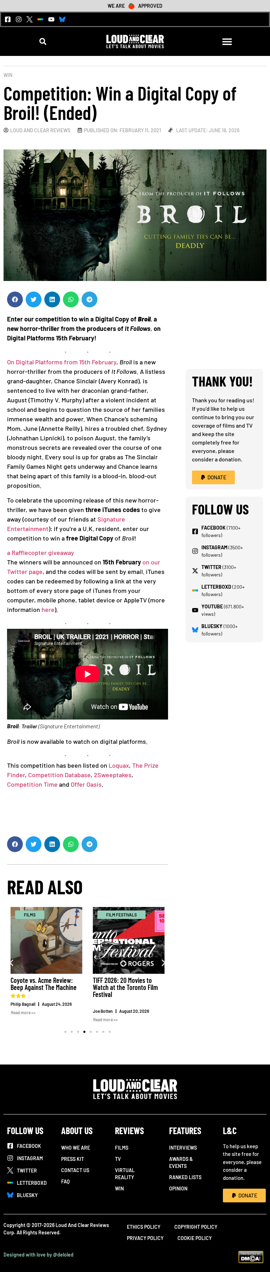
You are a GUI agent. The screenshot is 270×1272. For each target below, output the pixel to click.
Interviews (183, 1148)
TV (118, 1159)
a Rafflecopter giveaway (40, 552)
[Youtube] (51, 19)
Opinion (178, 1188)
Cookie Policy (195, 1238)
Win (8, 75)
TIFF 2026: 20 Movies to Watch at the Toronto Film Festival (125, 987)
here (47, 609)
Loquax (119, 765)
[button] (43, 41)
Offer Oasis (86, 784)
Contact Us (75, 1170)
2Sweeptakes (112, 775)
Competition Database (59, 775)
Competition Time (32, 784)
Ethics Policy (143, 1227)
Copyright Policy (195, 1227)
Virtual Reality (125, 1173)
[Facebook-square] (8, 19)
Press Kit (72, 1159)
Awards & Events (181, 1162)
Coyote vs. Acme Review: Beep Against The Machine (44, 983)
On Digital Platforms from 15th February (61, 362)
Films (121, 1148)
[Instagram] (18, 19)
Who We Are (75, 1148)
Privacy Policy (145, 1238)
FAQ (65, 1181)
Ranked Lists (185, 1177)
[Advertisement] (224, 327)
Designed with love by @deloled (38, 1255)
